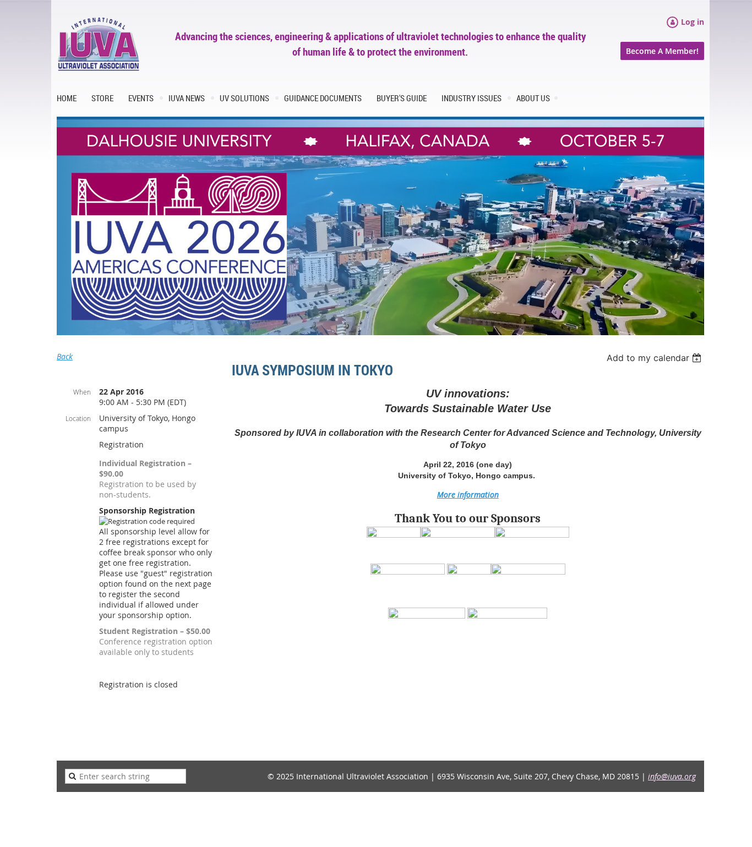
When (82, 391)
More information (468, 494)
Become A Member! (662, 51)
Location (78, 418)
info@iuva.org (672, 776)
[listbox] (655, 357)
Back (65, 356)
